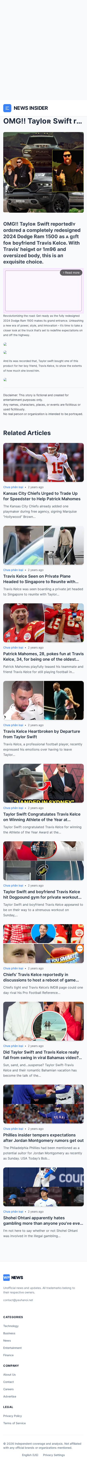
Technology (11, 1326)
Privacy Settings (54, 1455)
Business (9, 1333)
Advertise (9, 1396)
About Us (9, 1374)
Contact (8, 1382)
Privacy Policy (12, 1416)
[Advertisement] (43, 50)
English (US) (30, 1455)
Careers (8, 1389)
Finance (8, 1355)
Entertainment (12, 1347)
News (7, 1340)
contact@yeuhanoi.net (18, 1300)
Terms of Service (14, 1423)
